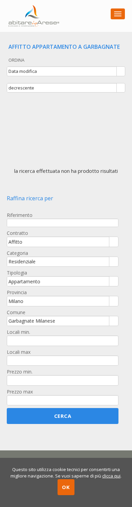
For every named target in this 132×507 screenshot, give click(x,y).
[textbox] (62, 223)
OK (66, 487)
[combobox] (62, 71)
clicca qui (111, 476)
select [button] (121, 72)
